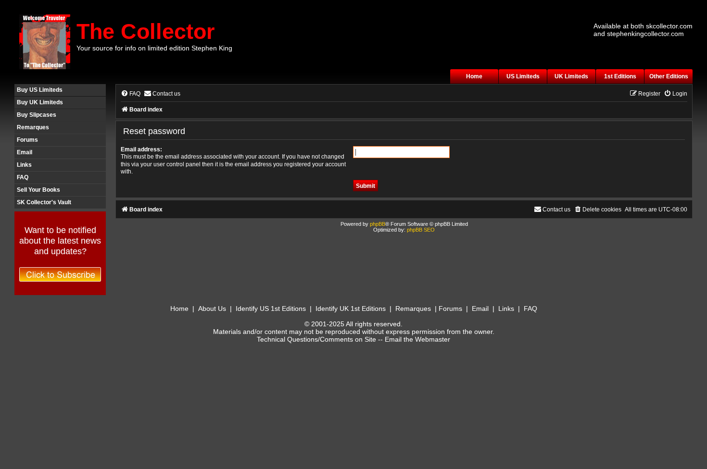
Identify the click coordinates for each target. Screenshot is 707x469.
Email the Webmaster (417, 339)
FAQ (22, 177)
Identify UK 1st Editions (351, 308)
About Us (212, 308)
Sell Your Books (38, 189)
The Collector (145, 31)
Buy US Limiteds (40, 89)
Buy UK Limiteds (40, 102)
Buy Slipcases (36, 114)
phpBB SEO (421, 230)
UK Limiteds (571, 76)
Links (24, 164)
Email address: (141, 149)
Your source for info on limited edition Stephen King (154, 48)
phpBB (377, 224)
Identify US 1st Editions (271, 308)
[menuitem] (130, 93)
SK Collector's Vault (44, 202)
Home (474, 76)
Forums (27, 139)
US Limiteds (523, 76)
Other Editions (668, 76)
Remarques (33, 127)
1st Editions (620, 76)
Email (24, 152)
